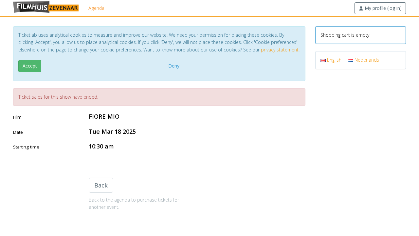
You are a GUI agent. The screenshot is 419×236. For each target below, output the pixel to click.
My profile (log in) (382, 8)
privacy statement (280, 50)
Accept (30, 66)
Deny (173, 66)
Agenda (96, 8)
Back (101, 185)
